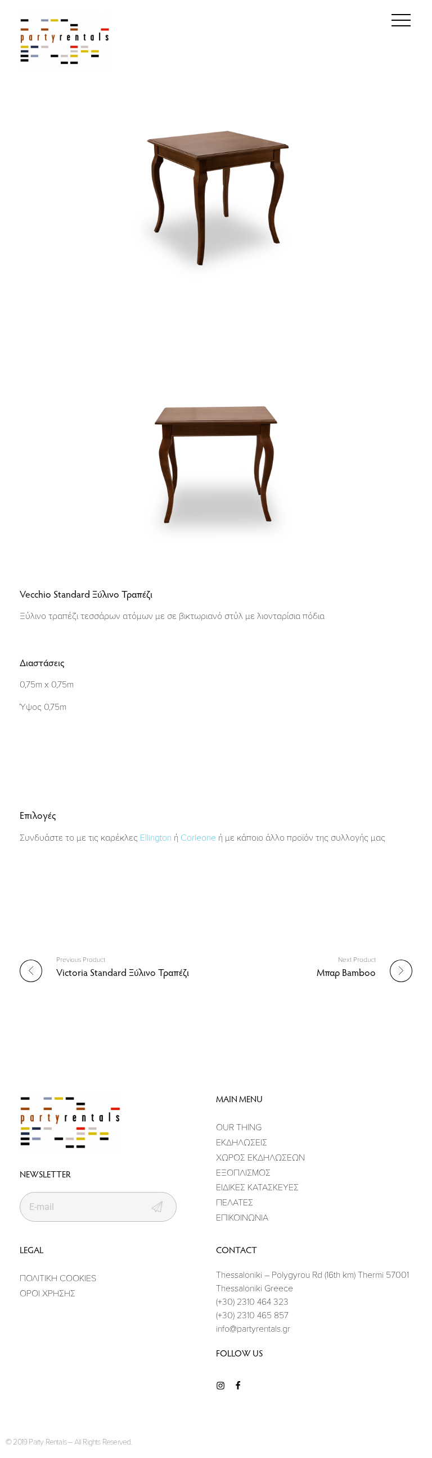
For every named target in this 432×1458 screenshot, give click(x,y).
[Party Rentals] (65, 42)
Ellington (156, 837)
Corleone (198, 837)
